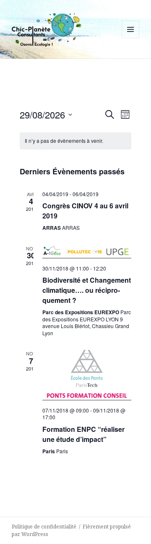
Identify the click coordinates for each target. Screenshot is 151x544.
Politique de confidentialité (44, 526)
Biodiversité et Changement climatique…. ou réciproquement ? (86, 290)
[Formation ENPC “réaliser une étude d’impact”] (86, 375)
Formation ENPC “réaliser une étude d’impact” (83, 434)
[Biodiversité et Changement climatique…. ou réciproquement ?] (86, 251)
